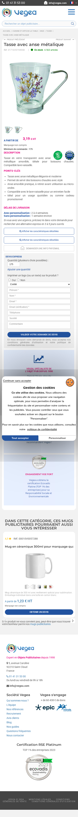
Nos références (15, 709)
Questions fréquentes (19, 731)
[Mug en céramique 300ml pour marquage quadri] (39, 566)
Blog (9, 722)
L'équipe (11, 704)
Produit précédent (16, 40)
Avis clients (13, 718)
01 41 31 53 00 (17, 676)
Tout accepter (20, 438)
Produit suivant (63, 40)
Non (22, 280)
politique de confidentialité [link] (42, 429)
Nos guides (13, 726)
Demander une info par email (42, 248)
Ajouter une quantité (18, 269)
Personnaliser (57, 438)
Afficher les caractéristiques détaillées (40, 231)
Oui (14, 280)
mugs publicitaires (40, 624)
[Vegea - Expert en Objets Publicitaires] (19, 16)
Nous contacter (15, 735)
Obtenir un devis (39, 612)
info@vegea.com (58, 3)
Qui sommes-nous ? (18, 700)
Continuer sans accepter (17, 380)
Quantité (12, 260)
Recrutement (14, 713)
